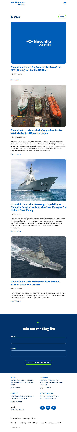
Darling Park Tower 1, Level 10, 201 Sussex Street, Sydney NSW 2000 (22, 382)
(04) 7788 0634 (45, 388)
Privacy (23, 423)
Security (43, 423)
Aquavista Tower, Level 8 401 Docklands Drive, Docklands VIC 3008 (51, 382)
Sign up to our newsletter (38, 362)
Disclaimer (15, 423)
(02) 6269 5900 (16, 402)
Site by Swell (15, 428)
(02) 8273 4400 (16, 388)
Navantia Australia (17, 409)
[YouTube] (53, 408)
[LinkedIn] (48, 408)
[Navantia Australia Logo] (18, 3)
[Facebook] (42, 408)
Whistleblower (33, 423)
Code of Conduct (55, 423)
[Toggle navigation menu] (65, 3)
